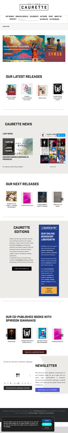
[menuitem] (44, 19)
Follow (62, 135)
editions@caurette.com (40, 411)
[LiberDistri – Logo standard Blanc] (49, 226)
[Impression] (34, 3)
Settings (46, 428)
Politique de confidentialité (46, 413)
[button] (7, 92)
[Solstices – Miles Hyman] (34, 36)
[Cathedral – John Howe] (18, 146)
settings (8, 426)
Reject (47, 424)
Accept (47, 420)
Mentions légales (33, 413)
